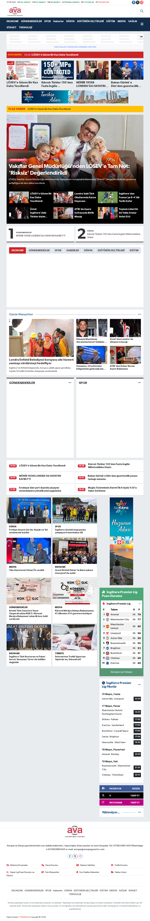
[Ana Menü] (142, 24)
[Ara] (141, 11)
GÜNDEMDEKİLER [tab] (39, 250)
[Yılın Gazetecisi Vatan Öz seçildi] (29, 551)
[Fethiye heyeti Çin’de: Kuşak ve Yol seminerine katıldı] (29, 510)
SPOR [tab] (58, 250)
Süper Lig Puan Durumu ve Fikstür (21, 874)
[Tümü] (139, 812)
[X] (75, 856)
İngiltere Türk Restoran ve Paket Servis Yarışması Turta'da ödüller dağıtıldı (27, 659)
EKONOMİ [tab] (17, 250)
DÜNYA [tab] (88, 250)
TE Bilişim (24, 917)
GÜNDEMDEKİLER (31, 21)
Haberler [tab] (73, 250)
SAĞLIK (132, 21)
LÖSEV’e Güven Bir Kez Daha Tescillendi (49, 109)
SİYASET (11, 27)
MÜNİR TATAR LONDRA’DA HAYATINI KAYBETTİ (40, 236)
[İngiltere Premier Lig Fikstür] (139, 685)
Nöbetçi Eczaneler (19, 865)
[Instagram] (80, 856)
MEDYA (121, 21)
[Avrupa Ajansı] (15, 11)
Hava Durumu (51, 865)
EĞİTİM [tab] (134, 250)
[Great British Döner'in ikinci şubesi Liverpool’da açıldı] (74, 551)
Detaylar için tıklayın (121, 672)
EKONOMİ (12, 21)
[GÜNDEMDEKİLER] (70, 383)
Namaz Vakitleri (87, 865)
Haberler (58, 21)
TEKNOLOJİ (25, 27)
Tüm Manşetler (52, 872)
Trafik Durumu (121, 865)
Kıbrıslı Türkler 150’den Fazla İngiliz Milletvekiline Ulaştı (113, 235)
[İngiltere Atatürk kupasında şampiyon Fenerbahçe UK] (74, 510)
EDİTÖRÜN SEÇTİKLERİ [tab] (111, 250)
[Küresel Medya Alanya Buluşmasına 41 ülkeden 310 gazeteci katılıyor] (74, 591)
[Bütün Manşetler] (139, 314)
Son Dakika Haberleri (89, 872)
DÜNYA (70, 21)
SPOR (47, 21)
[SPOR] (139, 383)
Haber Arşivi (120, 872)
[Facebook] (69, 856)
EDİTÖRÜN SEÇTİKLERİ (90, 21)
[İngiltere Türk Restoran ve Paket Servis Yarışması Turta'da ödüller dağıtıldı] (29, 637)
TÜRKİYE (59, 653)
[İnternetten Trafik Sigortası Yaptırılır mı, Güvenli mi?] (74, 637)
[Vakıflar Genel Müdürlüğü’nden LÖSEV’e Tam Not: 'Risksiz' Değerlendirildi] (75, 153)
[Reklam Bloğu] (75, 97)
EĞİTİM (110, 21)
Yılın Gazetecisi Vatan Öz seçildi (26, 570)
